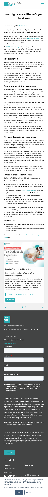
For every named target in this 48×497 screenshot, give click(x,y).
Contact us (7, 465)
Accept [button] (19, 492)
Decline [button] (28, 492)
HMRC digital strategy (12, 47)
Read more (10, 299)
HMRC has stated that (28, 190)
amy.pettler (27, 269)
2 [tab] (25, 307)
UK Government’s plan (34, 38)
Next (43, 307)
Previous (5, 307)
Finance (9, 294)
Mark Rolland (23, 26)
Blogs (31, 294)
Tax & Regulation (20, 294)
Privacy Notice (28, 465)
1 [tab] (22, 307)
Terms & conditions (9, 468)
